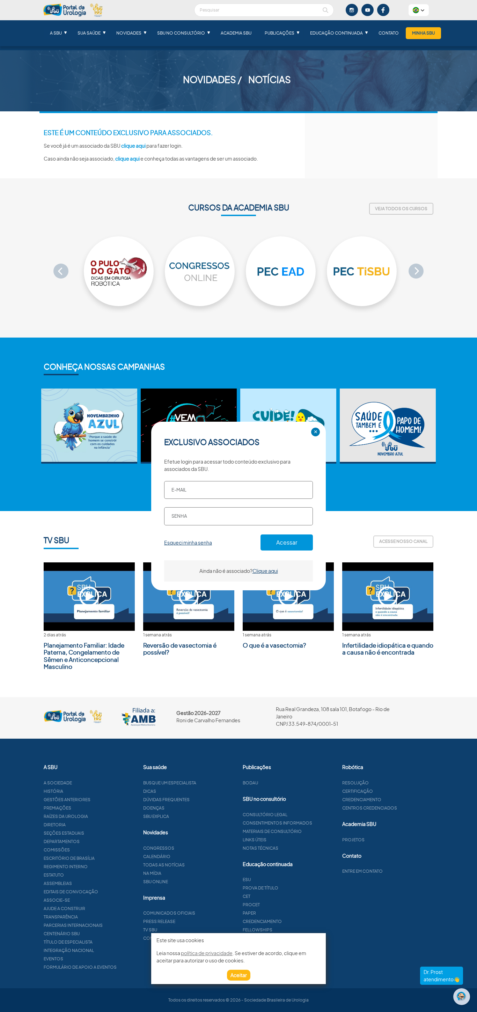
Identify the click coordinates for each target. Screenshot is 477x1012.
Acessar (286, 542)
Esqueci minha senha (188, 542)
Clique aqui (265, 571)
